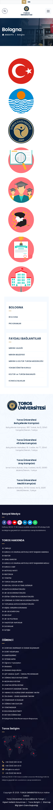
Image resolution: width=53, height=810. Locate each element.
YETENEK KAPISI (10, 659)
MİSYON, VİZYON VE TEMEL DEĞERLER (18, 585)
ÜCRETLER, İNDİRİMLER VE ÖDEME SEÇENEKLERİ (21, 648)
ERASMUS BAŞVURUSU (12, 670)
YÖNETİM (7, 578)
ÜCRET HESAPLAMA (11, 652)
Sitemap (47, 802)
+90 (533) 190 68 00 (13, 773)
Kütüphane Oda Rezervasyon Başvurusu (21, 718)
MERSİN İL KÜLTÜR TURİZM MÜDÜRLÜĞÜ (26, 361)
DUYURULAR (8, 626)
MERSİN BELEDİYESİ (17, 354)
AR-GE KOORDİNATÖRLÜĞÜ (15, 593)
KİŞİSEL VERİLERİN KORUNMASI (15, 608)
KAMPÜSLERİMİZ (10, 655)
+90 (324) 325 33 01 (13, 766)
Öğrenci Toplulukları (12, 663)
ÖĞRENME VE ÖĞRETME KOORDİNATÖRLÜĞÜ (21, 600)
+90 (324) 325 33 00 (13, 762)
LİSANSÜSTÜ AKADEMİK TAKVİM (16, 689)
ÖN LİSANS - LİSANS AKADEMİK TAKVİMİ (19, 696)
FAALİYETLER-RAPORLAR (13, 623)
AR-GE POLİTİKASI (11, 619)
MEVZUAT (8, 615)
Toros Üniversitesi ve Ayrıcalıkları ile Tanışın (25, 799)
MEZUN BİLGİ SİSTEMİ (12, 681)
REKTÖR (7, 556)
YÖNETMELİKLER (10, 707)
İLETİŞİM (7, 630)
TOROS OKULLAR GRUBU (13, 582)
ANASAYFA (9, 34)
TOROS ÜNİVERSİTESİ (29, 792)
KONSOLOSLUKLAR (17, 381)
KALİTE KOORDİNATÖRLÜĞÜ (14, 589)
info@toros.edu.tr (12, 769)
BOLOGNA (13, 317)
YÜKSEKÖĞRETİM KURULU (20, 367)
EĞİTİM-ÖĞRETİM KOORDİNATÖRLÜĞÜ (19, 597)
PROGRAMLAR (15, 323)
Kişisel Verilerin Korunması (14, 802)
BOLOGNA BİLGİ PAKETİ (13, 711)
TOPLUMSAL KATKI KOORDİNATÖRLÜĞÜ (19, 604)
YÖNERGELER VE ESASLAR (13, 700)
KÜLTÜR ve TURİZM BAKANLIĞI (22, 374)
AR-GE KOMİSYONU (11, 611)
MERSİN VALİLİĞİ (16, 348)
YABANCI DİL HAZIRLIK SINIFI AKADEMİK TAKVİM (21, 692)
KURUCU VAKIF (9, 567)
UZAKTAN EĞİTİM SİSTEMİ (13, 685)
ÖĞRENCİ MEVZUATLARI (13, 704)
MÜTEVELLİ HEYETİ (10, 571)
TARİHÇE (7, 548)
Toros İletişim (34, 802)
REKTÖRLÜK (8, 574)
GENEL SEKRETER (10, 559)
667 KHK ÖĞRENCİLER (12, 715)
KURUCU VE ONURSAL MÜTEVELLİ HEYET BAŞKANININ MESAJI (26, 563)
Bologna (20, 34)
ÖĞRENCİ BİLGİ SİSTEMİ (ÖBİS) (16, 678)
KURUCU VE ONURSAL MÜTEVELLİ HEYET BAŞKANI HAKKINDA (26, 552)
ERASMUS (8, 666)
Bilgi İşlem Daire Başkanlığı (26, 805)
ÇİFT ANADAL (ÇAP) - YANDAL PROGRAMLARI (21, 674)
